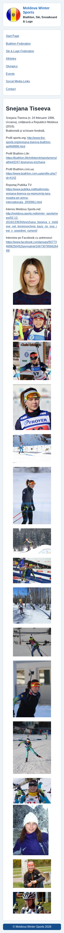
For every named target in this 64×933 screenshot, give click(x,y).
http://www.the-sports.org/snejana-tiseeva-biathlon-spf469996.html (28, 142)
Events (10, 73)
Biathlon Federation (18, 43)
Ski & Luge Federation (20, 51)
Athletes (11, 58)
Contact (11, 88)
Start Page (12, 35)
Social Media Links (18, 81)
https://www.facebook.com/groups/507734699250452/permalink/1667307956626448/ (32, 246)
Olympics (12, 66)
